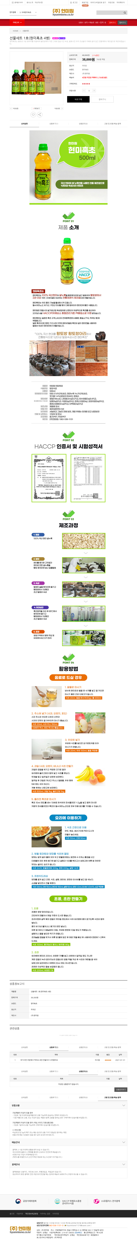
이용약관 (20, 1214)
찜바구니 (122, 23)
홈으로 (12, 1214)
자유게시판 (39, 2)
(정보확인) (78, 1233)
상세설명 (24, 124)
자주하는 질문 (45, 1214)
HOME (15, 31)
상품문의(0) (83, 124)
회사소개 (30, 2)
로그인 (75, 2)
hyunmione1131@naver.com (78, 1225)
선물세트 (26, 31)
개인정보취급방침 (31, 1214)
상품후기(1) (53, 124)
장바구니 (112, 23)
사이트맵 (55, 1214)
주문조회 (111, 2)
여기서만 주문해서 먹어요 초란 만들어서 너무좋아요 (39, 1060)
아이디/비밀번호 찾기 (98, 2)
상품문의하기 (121, 1090)
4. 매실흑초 (24, 12)
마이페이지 (121, 2)
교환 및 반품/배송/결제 (112, 124)
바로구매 (78, 99)
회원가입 (85, 2)
